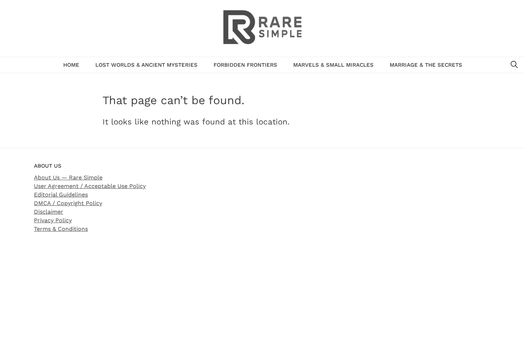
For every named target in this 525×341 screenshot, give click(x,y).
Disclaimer (48, 211)
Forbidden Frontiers (245, 65)
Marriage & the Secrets (426, 65)
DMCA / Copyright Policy (68, 203)
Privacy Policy (53, 220)
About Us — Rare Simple (68, 177)
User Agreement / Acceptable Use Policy (90, 186)
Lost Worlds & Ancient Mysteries (146, 65)
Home (71, 65)
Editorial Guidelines (61, 194)
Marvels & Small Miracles (333, 65)
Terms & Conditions (61, 228)
